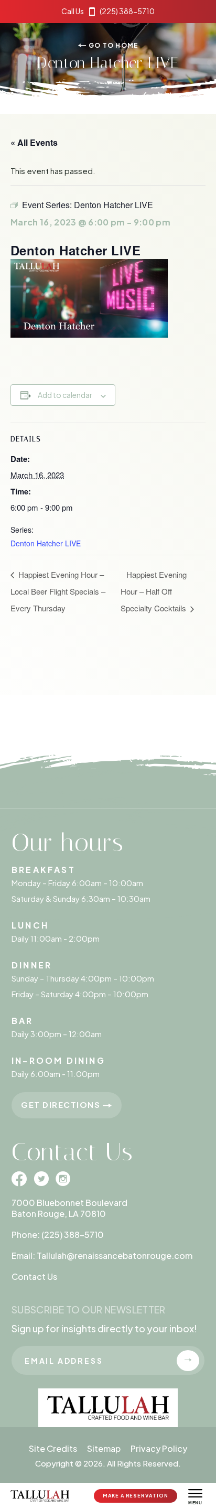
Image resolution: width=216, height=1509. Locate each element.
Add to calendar (65, 395)
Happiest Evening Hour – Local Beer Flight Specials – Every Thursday (57, 591)
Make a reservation (135, 1496)
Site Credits (53, 1448)
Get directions (62, 1104)
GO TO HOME (112, 45)
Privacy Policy (159, 1448)
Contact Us (34, 1276)
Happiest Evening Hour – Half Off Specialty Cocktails (154, 591)
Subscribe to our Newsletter (89, 1309)
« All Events (34, 142)
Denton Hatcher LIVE (45, 543)
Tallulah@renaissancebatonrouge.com (114, 1255)
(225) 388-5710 (108, 11)
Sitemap (104, 1448)
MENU (195, 1503)
